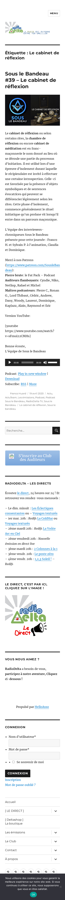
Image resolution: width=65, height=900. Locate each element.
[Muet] (45, 362)
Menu (54, 13)
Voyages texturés (45, 513)
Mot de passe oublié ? (20, 785)
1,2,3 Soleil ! (43, 559)
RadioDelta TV (34, 401)
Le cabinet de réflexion (32, 405)
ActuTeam (11, 397)
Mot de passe (19, 749)
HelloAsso (42, 707)
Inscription (13, 780)
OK (33, 894)
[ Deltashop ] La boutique (14, 821)
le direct (23, 493)
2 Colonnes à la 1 (45, 549)
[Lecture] (10, 362)
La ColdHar (45, 518)
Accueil (10, 802)
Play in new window (32, 373)
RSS (23, 384)
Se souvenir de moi (30, 762)
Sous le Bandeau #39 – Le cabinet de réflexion (30, 80)
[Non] (60, 887)
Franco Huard (18, 393)
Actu (49, 393)
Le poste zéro (44, 554)
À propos (11, 859)
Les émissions (26, 397)
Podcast (40, 397)
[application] (32, 362)
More (33, 384)
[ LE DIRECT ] (14, 811)
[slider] (53, 362)
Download (12, 379)
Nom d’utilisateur (22, 737)
